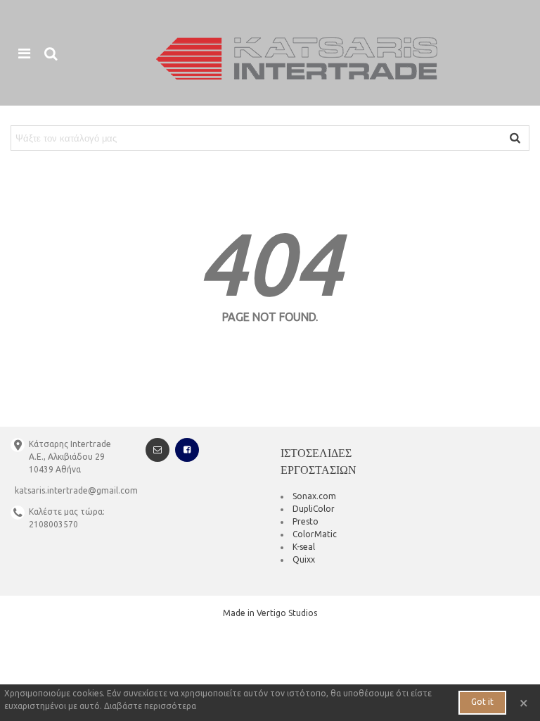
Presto (305, 521)
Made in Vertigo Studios (270, 612)
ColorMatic (314, 534)
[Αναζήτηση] (50, 52)
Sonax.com (314, 496)
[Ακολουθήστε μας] (187, 450)
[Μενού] (24, 52)
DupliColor (313, 508)
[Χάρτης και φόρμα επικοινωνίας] (157, 450)
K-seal (303, 546)
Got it (482, 701)
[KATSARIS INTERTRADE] (296, 58)
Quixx (303, 559)
